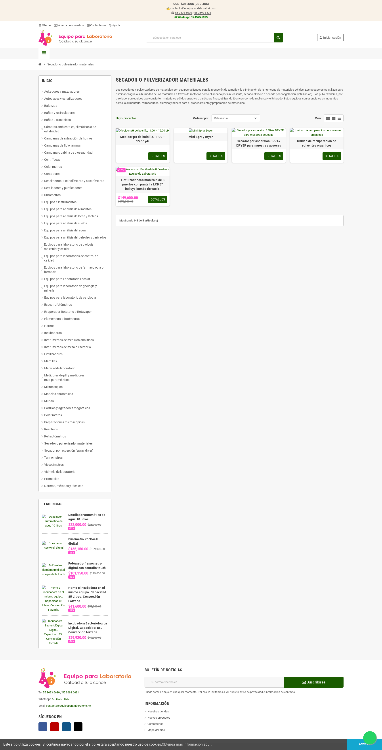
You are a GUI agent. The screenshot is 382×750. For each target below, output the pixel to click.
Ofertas (45, 25)
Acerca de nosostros (70, 25)
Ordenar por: (201, 118)
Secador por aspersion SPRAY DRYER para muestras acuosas (258, 143)
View (318, 118)
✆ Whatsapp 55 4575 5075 (191, 17)
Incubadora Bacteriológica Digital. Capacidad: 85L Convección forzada (87, 628)
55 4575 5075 (60, 699)
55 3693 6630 (183, 12)
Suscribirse (315, 682)
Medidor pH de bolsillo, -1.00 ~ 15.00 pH (142, 139)
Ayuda (114, 25)
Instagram (66, 726)
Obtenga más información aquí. (186, 744)
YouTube (54, 726)
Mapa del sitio (156, 730)
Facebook (42, 726)
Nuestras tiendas (158, 711)
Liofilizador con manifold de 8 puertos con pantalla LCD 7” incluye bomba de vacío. (142, 184)
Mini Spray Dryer (201, 137)
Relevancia (221, 118)
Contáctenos (98, 25)
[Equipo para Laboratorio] (75, 37)
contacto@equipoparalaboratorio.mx (193, 8)
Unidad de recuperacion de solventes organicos (316, 143)
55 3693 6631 (202, 12)
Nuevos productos (158, 717)
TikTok (78, 726)
